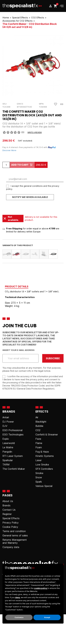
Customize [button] (19, 617)
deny (17, 597)
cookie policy (41, 588)
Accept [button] (47, 617)
